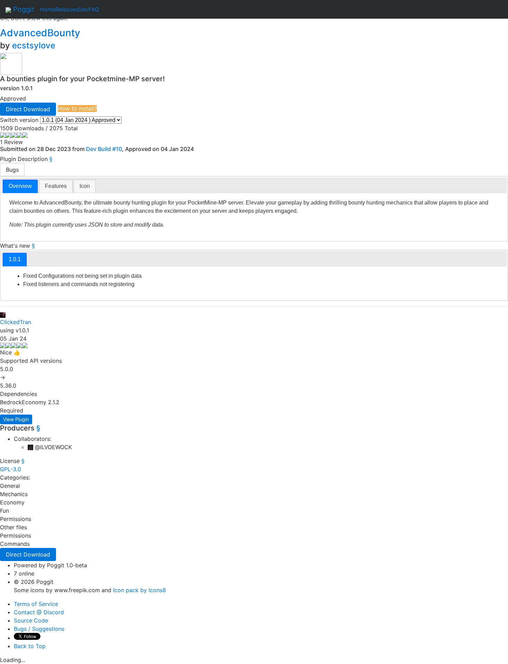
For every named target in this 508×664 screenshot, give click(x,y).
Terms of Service (36, 603)
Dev (83, 9)
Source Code (31, 620)
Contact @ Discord (39, 612)
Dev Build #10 (104, 148)
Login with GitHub (123, 9)
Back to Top (30, 646)
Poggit (22, 9)
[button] (28, 109)
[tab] (20, 186)
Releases (66, 9)
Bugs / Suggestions (39, 628)
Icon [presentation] (84, 186)
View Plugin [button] (16, 419)
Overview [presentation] (20, 186)
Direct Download (28, 109)
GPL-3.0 (10, 469)
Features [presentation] (56, 186)
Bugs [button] (12, 169)
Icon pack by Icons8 (139, 590)
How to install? (77, 108)
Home (47, 9)
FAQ (93, 9)
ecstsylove (33, 45)
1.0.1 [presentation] (15, 259)
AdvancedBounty (41, 33)
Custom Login (165, 9)
